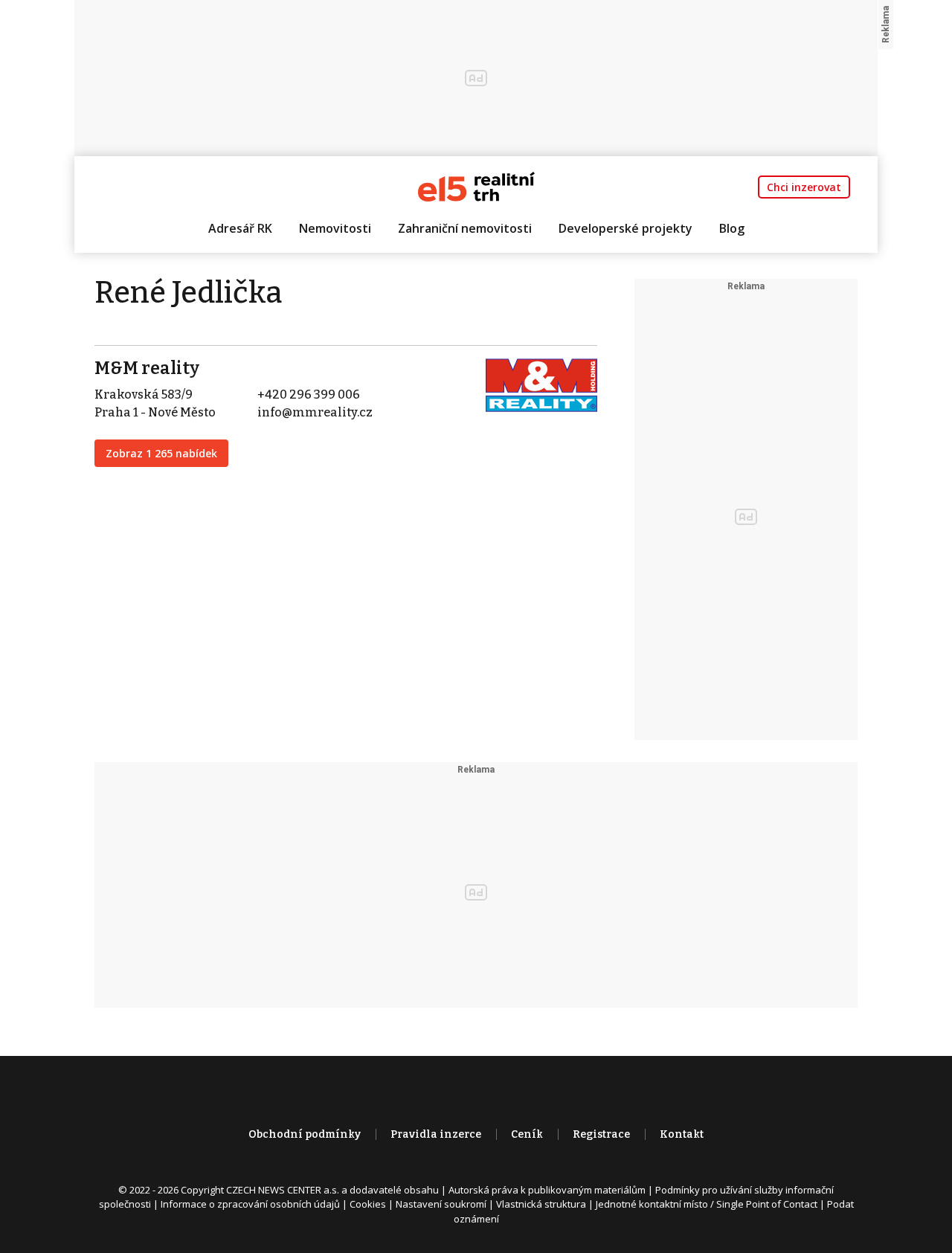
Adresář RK (240, 228)
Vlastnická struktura (541, 1204)
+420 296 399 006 (308, 394)
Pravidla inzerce (435, 1134)
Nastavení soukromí (441, 1204)
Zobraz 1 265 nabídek (161, 453)
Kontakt (682, 1134)
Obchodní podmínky (304, 1134)
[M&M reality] (541, 384)
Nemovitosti (335, 228)
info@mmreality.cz (315, 412)
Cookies (368, 1204)
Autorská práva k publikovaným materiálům (547, 1189)
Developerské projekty (625, 228)
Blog (731, 228)
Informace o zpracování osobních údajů (250, 1204)
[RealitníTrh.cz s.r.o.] (476, 185)
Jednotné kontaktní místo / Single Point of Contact (706, 1204)
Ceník (527, 1134)
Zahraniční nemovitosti (465, 228)
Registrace (601, 1134)
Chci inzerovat (804, 187)
